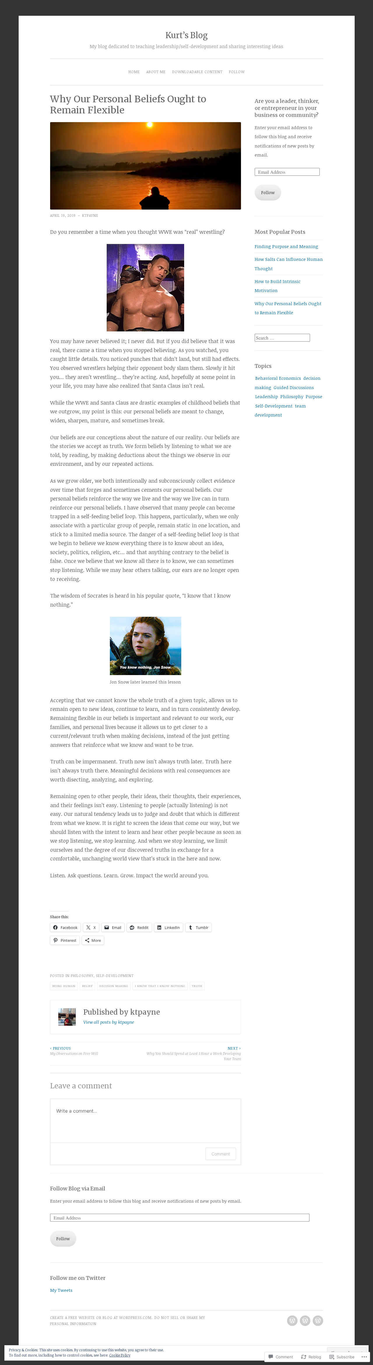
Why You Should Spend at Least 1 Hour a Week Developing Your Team (194, 1054)
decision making (113, 986)
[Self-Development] (292, 1320)
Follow (237, 71)
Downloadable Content (197, 71)
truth (197, 986)
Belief (87, 986)
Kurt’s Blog (187, 35)
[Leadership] (305, 1320)
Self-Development (115, 975)
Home (134, 71)
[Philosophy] (318, 1320)
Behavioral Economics (278, 378)
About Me (156, 71)
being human (63, 986)
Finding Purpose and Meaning (286, 246)
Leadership (266, 396)
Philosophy (82, 975)
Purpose (314, 396)
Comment (221, 1153)
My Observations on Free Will (74, 1051)
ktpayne (90, 215)
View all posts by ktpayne (108, 1022)
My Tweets (61, 1290)
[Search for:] (282, 338)
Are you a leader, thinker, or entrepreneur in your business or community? (287, 108)
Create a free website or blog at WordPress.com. (101, 1317)
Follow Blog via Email (77, 1188)
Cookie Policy (119, 1355)
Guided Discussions (294, 387)
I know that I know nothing (160, 986)
